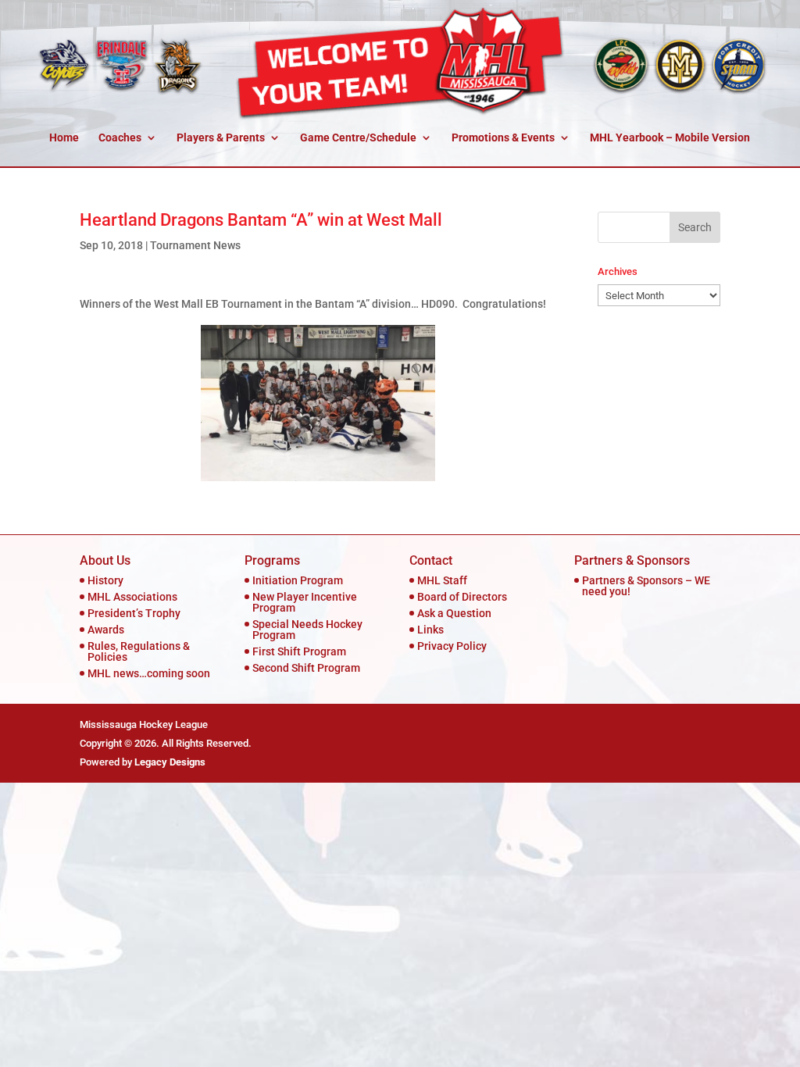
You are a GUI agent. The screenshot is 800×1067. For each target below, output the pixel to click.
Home (64, 138)
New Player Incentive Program (304, 602)
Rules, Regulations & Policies (139, 651)
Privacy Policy (452, 646)
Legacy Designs (169, 762)
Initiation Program (297, 580)
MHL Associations (132, 597)
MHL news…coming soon (149, 673)
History (105, 580)
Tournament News (195, 245)
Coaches (119, 138)
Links (430, 629)
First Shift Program (299, 651)
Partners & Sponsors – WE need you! (646, 586)
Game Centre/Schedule (358, 138)
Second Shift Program (306, 668)
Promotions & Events (503, 138)
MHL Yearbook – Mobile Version (670, 138)
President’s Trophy (134, 613)
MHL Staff (442, 580)
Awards (106, 629)
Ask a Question (454, 613)
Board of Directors (462, 597)
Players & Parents (221, 138)
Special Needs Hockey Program (307, 629)
